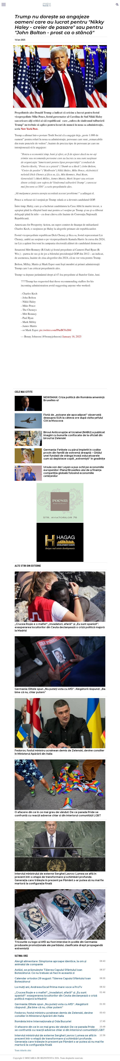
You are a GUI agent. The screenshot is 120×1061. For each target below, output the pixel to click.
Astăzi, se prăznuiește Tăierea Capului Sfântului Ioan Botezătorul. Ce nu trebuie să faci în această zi (48, 971)
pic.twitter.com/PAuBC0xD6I (55, 330)
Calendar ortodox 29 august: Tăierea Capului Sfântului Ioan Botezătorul (53, 980)
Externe (36, 565)
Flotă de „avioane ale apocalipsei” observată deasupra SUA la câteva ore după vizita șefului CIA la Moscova (73, 417)
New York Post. (29, 129)
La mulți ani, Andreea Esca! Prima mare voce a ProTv (48, 987)
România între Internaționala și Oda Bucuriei (43, 1021)
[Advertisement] (60, 363)
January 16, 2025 (71, 336)
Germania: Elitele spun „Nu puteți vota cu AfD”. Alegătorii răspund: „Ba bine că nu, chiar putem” (60, 691)
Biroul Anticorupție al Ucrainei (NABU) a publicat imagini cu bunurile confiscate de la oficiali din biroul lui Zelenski (74, 435)
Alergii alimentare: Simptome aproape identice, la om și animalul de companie (50, 963)
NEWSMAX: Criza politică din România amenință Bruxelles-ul (74, 399)
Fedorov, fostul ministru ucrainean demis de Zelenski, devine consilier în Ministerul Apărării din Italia (59, 752)
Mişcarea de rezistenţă (60, 4)
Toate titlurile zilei (23, 1050)
